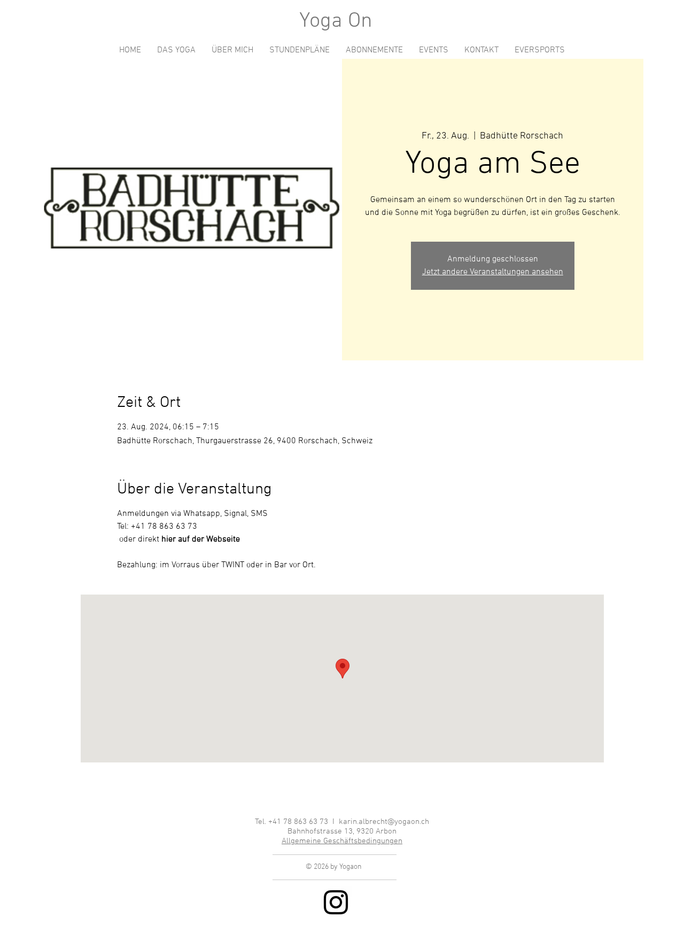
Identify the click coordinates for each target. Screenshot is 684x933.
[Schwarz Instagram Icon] (336, 902)
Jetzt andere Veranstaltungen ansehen (492, 272)
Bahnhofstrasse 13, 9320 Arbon (342, 831)
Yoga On (335, 21)
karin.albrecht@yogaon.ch (384, 822)
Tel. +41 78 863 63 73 (292, 822)
